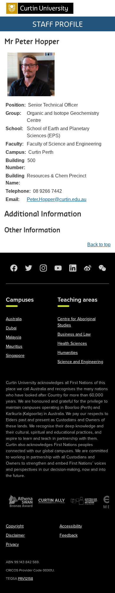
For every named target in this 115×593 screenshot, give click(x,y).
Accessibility (71, 526)
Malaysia (13, 337)
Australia (14, 318)
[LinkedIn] (72, 268)
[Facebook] (13, 268)
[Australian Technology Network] (84, 501)
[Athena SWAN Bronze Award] (20, 501)
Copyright (15, 526)
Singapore (15, 355)
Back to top (99, 244)
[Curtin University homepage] (40, 8)
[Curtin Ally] (51, 501)
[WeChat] (102, 268)
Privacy (12, 544)
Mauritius (14, 346)
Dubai (11, 328)
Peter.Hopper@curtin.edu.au (56, 199)
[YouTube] (57, 268)
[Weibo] (87, 268)
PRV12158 (25, 578)
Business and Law (74, 334)
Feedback (69, 535)
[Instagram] (43, 268)
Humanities (68, 352)
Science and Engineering (80, 361)
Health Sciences (72, 343)
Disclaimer (15, 535)
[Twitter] (28, 268)
